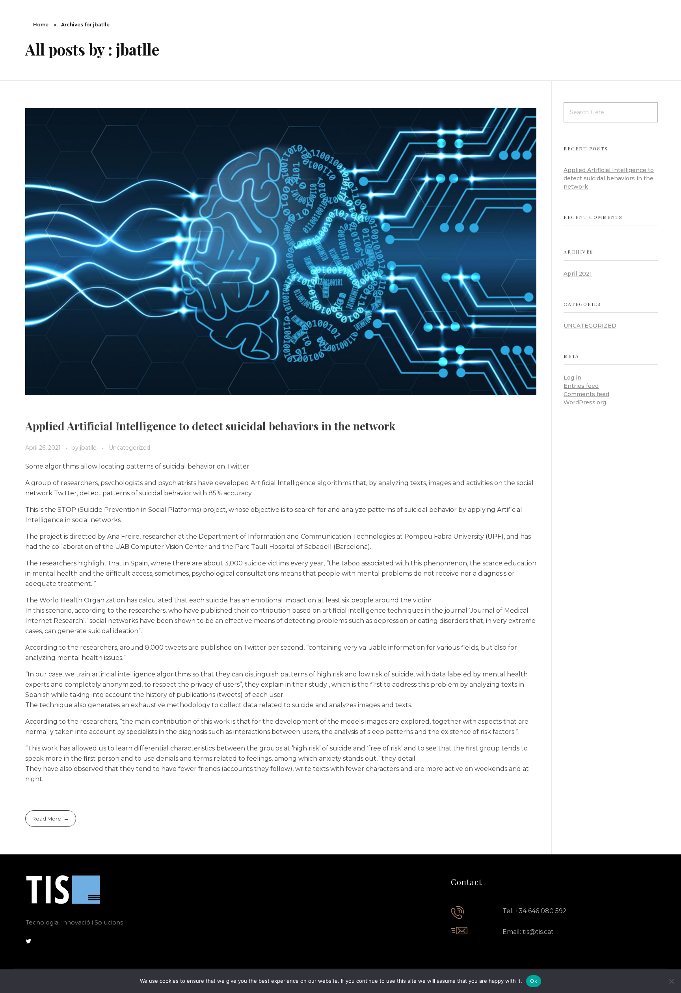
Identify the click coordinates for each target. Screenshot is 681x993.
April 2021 (578, 273)
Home (40, 25)
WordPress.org (585, 402)
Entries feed (581, 385)
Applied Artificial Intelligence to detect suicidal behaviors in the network (210, 426)
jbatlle (89, 447)
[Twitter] (28, 941)
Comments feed (586, 394)
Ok (533, 981)
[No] (671, 981)
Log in (572, 377)
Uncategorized (129, 447)
